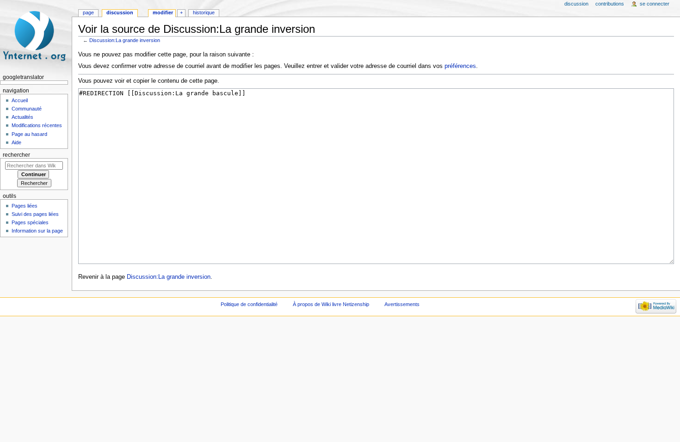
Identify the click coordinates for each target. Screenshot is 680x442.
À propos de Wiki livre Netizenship (331, 304)
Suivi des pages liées (35, 214)
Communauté (27, 108)
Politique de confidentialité (249, 304)
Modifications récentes (37, 125)
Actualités (22, 117)
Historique (204, 12)
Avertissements (402, 304)
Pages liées (24, 206)
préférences (460, 66)
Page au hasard (29, 134)
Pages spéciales (30, 222)
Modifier (163, 12)
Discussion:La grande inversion (124, 40)
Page (88, 12)
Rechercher (16, 155)
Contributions (609, 3)
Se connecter (654, 3)
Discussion (119, 12)
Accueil (20, 100)
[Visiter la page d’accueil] (36, 36)
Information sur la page (37, 230)
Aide (16, 142)
